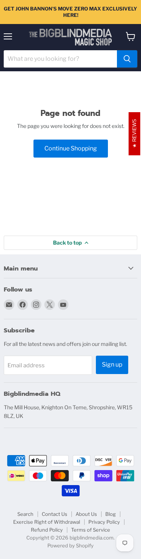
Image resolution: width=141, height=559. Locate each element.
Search (25, 514)
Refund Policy (47, 530)
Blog (110, 514)
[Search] (127, 59)
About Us (86, 514)
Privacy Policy (104, 522)
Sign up (112, 364)
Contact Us (54, 514)
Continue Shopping (70, 148)
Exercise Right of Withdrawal (46, 522)
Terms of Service (90, 530)
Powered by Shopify (70, 545)
